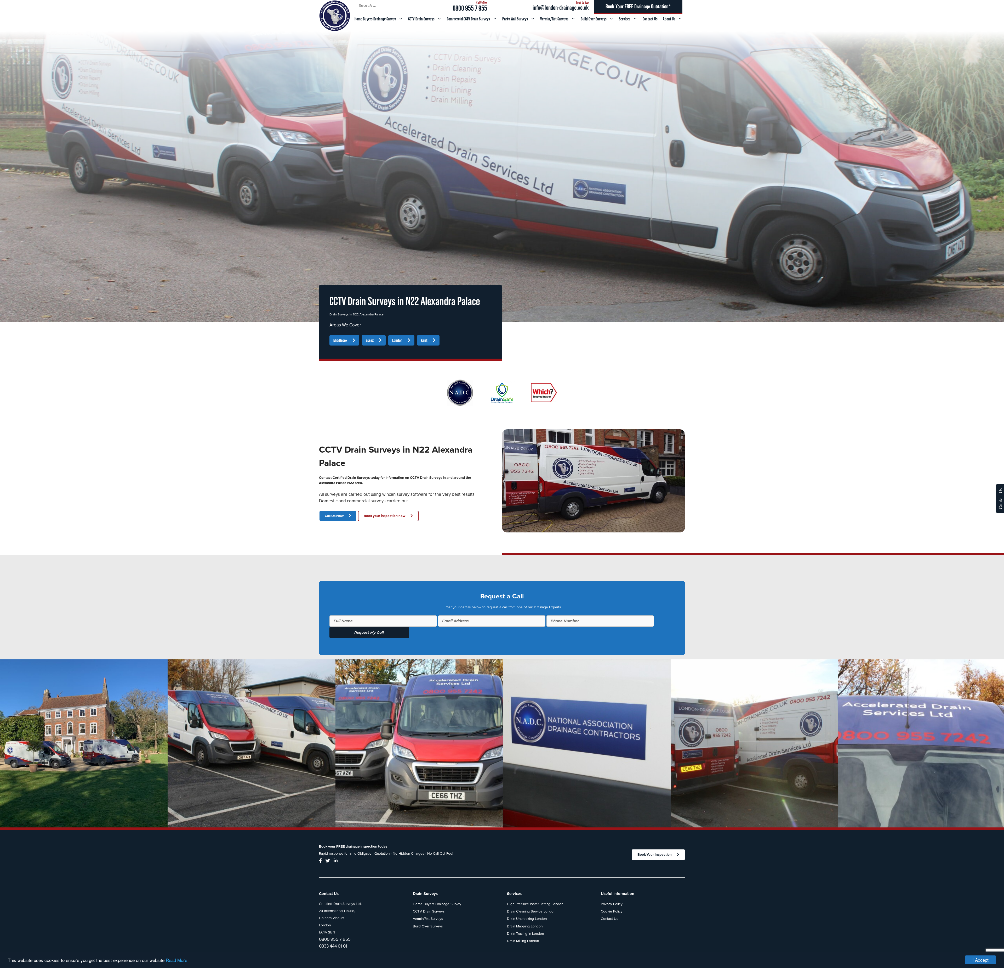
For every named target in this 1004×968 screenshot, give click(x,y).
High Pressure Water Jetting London (535, 904)
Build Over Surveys (594, 18)
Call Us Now (334, 516)
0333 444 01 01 (333, 946)
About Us (669, 18)
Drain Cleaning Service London (531, 911)
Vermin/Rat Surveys (554, 18)
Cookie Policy (612, 911)
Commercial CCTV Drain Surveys (468, 18)
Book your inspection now (384, 516)
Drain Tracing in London (525, 934)
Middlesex (340, 340)
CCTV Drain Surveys (421, 18)
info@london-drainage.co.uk (561, 7)
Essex (370, 340)
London (397, 340)
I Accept (980, 959)
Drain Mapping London (525, 926)
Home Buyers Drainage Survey (375, 18)
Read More (176, 960)
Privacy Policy (612, 904)
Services (624, 18)
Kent (424, 340)
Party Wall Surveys (515, 18)
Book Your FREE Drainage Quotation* (638, 6)
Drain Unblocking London (527, 919)
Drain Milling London (523, 941)
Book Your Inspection (654, 855)
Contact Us (650, 18)
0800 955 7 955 (470, 8)
